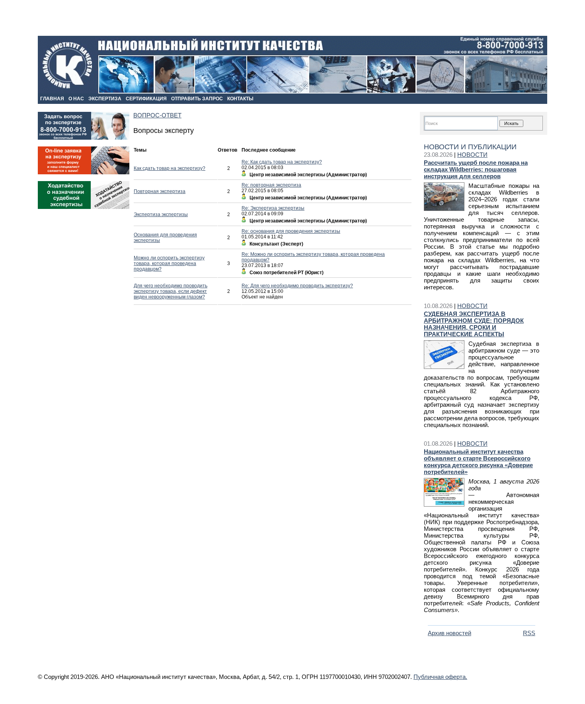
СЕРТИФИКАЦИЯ (146, 98)
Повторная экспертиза (159, 191)
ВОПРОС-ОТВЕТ (157, 115)
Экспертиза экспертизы (161, 214)
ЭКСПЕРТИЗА (104, 98)
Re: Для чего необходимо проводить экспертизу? (297, 286)
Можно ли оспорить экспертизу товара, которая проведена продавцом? (169, 263)
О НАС (76, 98)
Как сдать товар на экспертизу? (169, 168)
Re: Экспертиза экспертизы (273, 208)
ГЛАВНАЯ (52, 98)
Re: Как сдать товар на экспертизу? (282, 162)
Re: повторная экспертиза (271, 185)
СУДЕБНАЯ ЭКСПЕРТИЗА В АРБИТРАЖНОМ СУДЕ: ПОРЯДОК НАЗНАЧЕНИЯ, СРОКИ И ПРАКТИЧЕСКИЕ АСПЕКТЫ (474, 323)
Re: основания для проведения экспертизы (291, 231)
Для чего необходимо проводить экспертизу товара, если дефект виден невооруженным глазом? (170, 291)
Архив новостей (449, 633)
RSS (529, 633)
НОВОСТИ (472, 154)
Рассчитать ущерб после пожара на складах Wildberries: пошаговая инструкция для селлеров (476, 169)
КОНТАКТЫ (240, 98)
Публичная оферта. (440, 676)
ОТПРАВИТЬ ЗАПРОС (197, 98)
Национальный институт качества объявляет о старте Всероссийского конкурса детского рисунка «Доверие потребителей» (478, 461)
